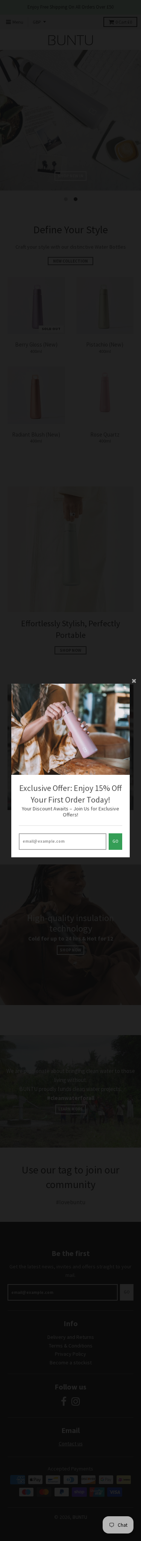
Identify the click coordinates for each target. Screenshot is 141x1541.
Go (115, 841)
